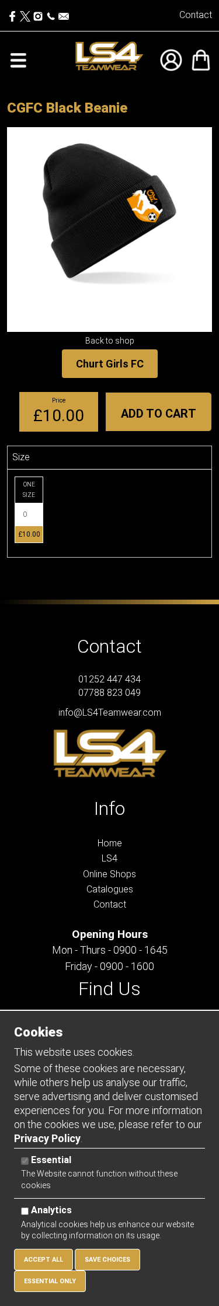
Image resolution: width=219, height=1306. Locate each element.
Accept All (43, 1259)
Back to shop (109, 340)
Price (58, 400)
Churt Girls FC (110, 364)
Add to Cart (158, 414)
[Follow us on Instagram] (38, 14)
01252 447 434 (109, 679)
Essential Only (50, 1281)
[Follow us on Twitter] (26, 14)
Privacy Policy (47, 1138)
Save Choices (107, 1259)
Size (21, 457)
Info (109, 808)
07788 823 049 (109, 692)
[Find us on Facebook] (13, 14)
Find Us (109, 989)
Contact (195, 14)
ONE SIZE (29, 489)
